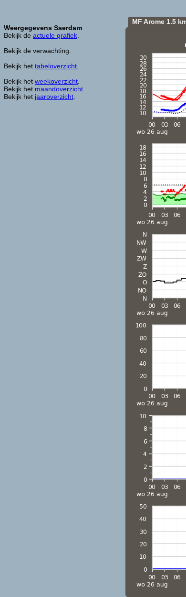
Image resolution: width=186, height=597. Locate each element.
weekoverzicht (56, 81)
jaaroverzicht (54, 96)
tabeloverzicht (56, 66)
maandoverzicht (59, 89)
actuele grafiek (55, 35)
